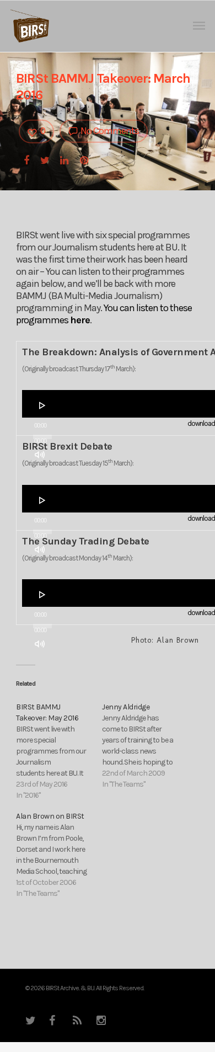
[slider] (43, 475)
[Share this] (27, 159)
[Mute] (40, 454)
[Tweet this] (45, 159)
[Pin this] (85, 159)
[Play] (42, 405)
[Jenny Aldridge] (145, 746)
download (201, 423)
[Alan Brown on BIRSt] (59, 855)
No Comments (109, 131)
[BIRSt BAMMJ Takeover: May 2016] (59, 751)
